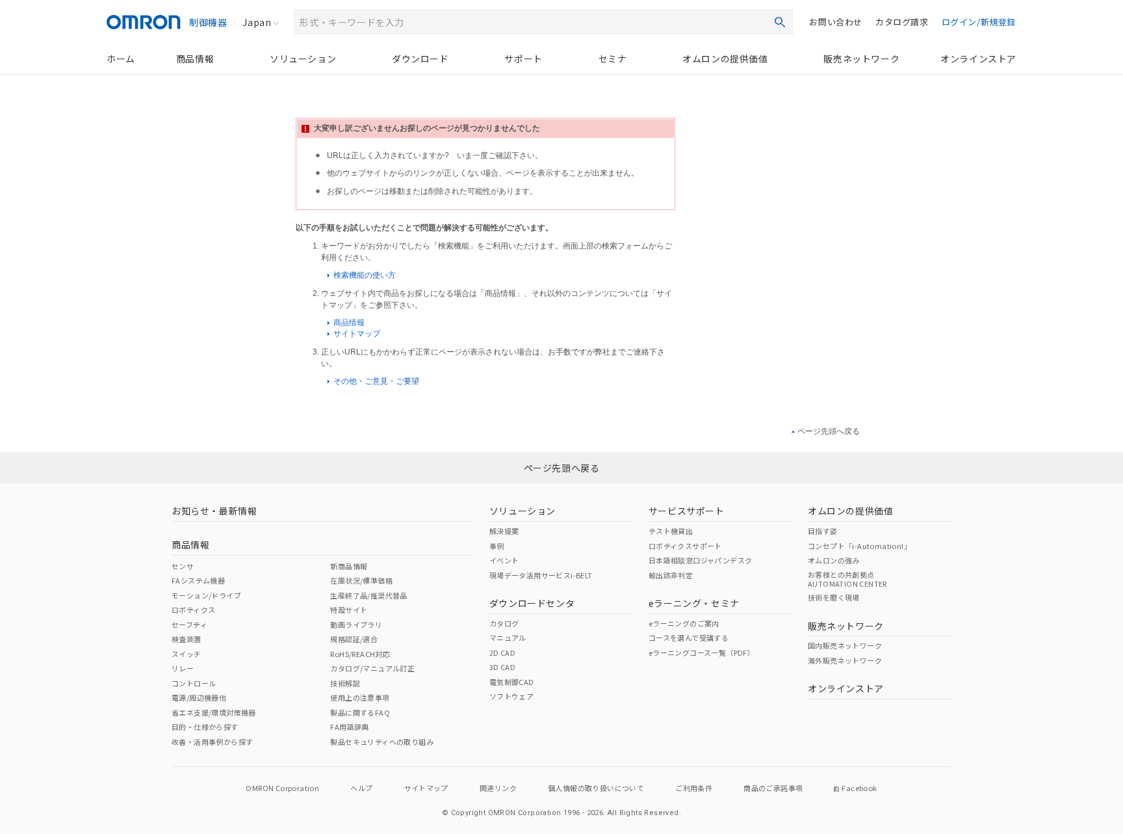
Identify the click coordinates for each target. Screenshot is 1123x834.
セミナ (613, 58)
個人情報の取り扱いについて (596, 788)
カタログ (504, 623)
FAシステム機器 (198, 580)
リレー (183, 668)
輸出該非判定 (671, 575)
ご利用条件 (693, 788)
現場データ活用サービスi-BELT (541, 575)
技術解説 (345, 683)
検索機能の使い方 (363, 275)
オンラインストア (978, 58)
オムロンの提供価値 (725, 58)
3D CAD (502, 667)
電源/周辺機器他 (199, 697)
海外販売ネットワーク (845, 660)
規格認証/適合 (354, 639)
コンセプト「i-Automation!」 (859, 546)
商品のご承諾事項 (773, 788)
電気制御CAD (511, 682)
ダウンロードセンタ (531, 603)
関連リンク (498, 788)
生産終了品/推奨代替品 (368, 595)
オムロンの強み (834, 560)
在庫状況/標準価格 (361, 580)
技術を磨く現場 (834, 597)
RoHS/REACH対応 (360, 654)
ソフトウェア (511, 696)
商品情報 (195, 58)
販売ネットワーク (861, 58)
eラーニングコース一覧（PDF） (702, 652)
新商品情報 (348, 566)
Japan (256, 22)
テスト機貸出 (671, 531)
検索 (780, 22)
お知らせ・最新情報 (214, 510)
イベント (504, 560)
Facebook (859, 788)
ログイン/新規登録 (979, 22)
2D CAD (502, 652)
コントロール (194, 683)
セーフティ (189, 624)
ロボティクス (193, 609)
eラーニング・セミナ (694, 603)
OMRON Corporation (282, 788)
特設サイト (348, 609)
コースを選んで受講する (689, 637)
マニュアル (507, 637)
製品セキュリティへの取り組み (381, 741)
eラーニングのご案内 (684, 623)
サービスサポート (687, 510)
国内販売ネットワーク (845, 645)
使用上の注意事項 (359, 697)
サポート (523, 58)
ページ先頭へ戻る (828, 431)
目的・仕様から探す (205, 726)
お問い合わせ (835, 22)
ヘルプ (361, 788)
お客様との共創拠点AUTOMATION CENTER (847, 579)
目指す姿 (823, 531)
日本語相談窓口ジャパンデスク (701, 560)
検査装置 (186, 639)
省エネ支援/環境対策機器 (214, 712)
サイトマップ (355, 333)
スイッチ (186, 654)
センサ (183, 566)
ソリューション (303, 58)
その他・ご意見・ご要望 (375, 381)
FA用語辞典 (349, 726)
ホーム (121, 58)
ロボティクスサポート (685, 546)
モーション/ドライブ (206, 595)
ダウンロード (420, 58)
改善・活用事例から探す (212, 741)
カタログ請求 (902, 22)
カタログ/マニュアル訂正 (372, 668)
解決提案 (504, 531)
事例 (496, 546)
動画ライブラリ (356, 624)
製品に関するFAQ (360, 712)
